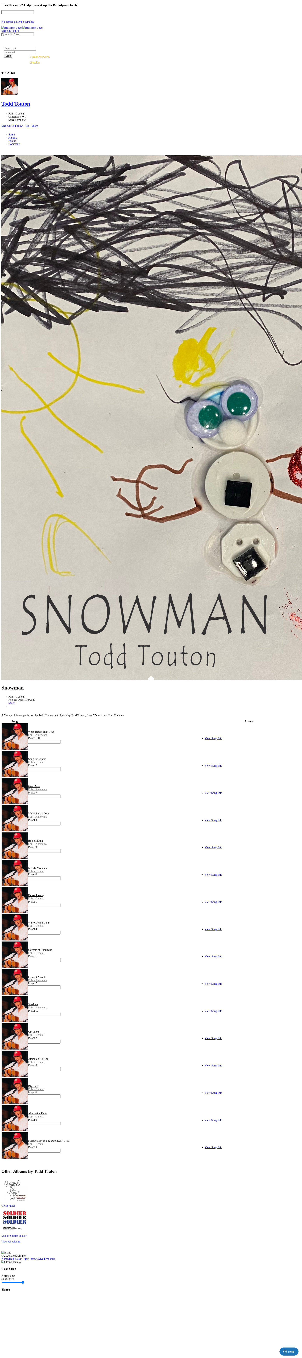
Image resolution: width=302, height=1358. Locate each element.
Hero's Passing (36, 895)
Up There (33, 1031)
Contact (33, 1258)
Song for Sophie (37, 758)
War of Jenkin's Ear (39, 922)
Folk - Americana (37, 734)
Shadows (33, 1004)
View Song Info (213, 738)
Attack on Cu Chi (38, 1058)
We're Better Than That (41, 731)
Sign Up (34, 62)
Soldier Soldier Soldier (13, 1235)
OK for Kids (8, 1205)
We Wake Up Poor (38, 813)
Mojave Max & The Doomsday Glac (48, 1140)
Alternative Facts (37, 1113)
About (4, 1258)
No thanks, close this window (17, 21)
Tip (27, 125)
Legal (25, 1258)
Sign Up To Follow (12, 125)
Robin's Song (35, 840)
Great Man (34, 786)
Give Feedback (46, 1258)
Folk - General (36, 762)
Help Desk (15, 1258)
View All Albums (11, 1241)
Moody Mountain (38, 868)
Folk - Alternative (38, 843)
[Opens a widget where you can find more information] (289, 1352)
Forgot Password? (40, 56)
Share (34, 125)
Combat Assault (37, 977)
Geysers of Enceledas (40, 949)
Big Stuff (33, 1086)
